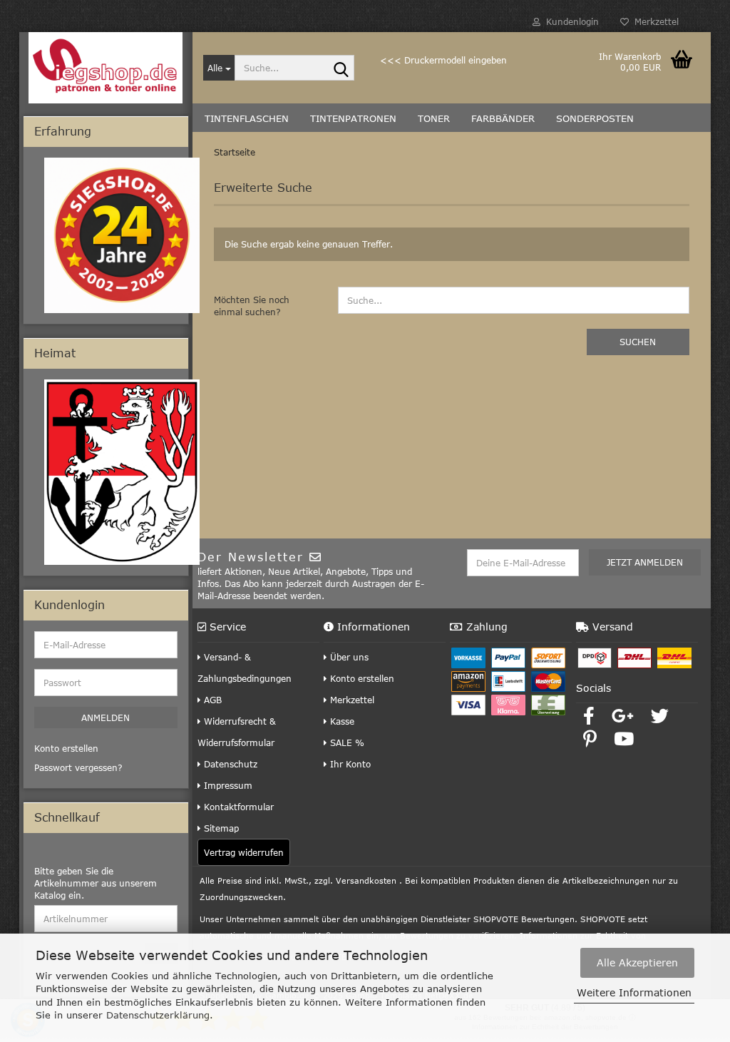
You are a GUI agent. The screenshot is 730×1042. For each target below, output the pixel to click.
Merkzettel (654, 21)
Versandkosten (366, 880)
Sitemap (220, 828)
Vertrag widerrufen (244, 852)
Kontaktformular (237, 807)
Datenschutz (229, 764)
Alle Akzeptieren (637, 962)
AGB (211, 700)
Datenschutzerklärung (158, 1015)
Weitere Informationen (634, 992)
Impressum (226, 785)
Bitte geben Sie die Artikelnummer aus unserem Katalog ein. (95, 883)
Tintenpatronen (353, 118)
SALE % (345, 742)
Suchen (638, 342)
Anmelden (105, 717)
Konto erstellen (360, 678)
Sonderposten (595, 118)
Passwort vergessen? (78, 767)
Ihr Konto (349, 764)
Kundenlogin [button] (569, 21)
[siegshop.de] (106, 67)
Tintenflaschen (247, 118)
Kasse (340, 721)
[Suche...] (340, 68)
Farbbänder (503, 118)
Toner (434, 118)
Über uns (348, 657)
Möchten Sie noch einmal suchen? (251, 306)
